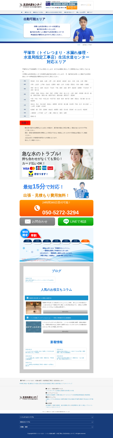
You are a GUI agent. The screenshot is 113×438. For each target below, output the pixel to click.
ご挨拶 (53, 405)
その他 (72, 390)
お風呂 (58, 390)
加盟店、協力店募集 (61, 405)
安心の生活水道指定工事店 (54, 12)
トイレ (47, 390)
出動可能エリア (70, 12)
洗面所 (62, 390)
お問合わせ (40, 221)
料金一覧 (28, 12)
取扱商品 (87, 395)
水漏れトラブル (50, 399)
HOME (21, 383)
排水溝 (67, 390)
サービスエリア (68, 395)
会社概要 (48, 405)
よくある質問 (81, 12)
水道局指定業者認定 (78, 395)
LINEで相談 (78, 221)
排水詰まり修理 (59, 399)
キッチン (52, 390)
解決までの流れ (39, 12)
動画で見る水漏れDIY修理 (72, 399)
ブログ (90, 12)
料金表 (47, 395)
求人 (69, 405)
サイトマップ (68, 383)
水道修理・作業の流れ (56, 395)
